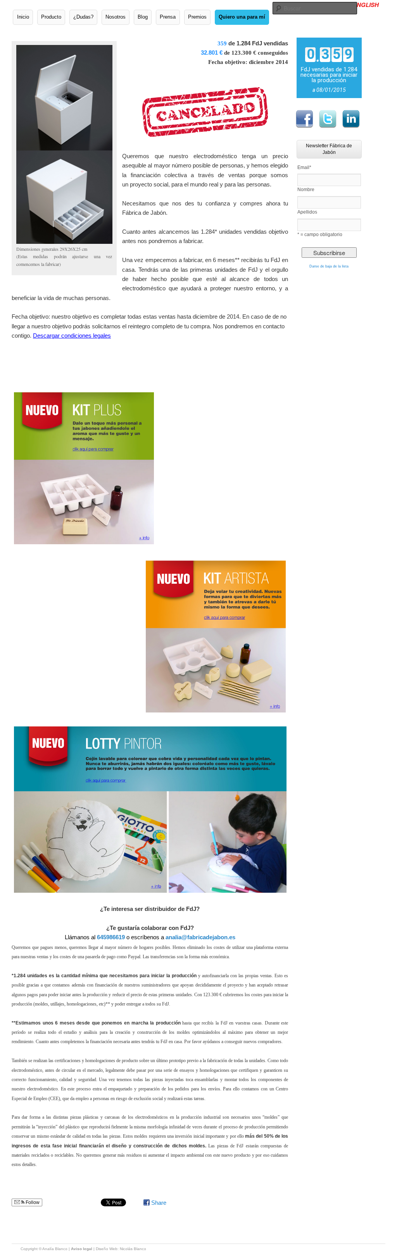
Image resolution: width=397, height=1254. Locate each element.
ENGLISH (366, 4)
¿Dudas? (83, 17)
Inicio (23, 17)
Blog (143, 17)
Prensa (168, 17)
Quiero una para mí (242, 17)
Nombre (305, 189)
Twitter (327, 119)
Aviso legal (81, 1249)
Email (304, 167)
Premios (197, 17)
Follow (32, 1202)
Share (158, 1202)
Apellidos (307, 212)
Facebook (304, 119)
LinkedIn (351, 119)
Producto (51, 17)
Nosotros (115, 17)
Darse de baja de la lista (329, 266)
